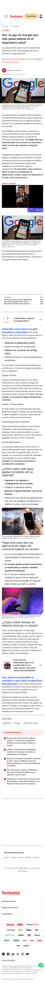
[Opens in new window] (8, 954)
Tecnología (15, 26)
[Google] (3, 954)
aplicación (7, 723)
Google (17, 723)
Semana (5, 26)
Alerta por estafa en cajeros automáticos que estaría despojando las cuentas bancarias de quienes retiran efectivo (18, 302)
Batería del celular (31, 723)
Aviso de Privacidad (11, 960)
